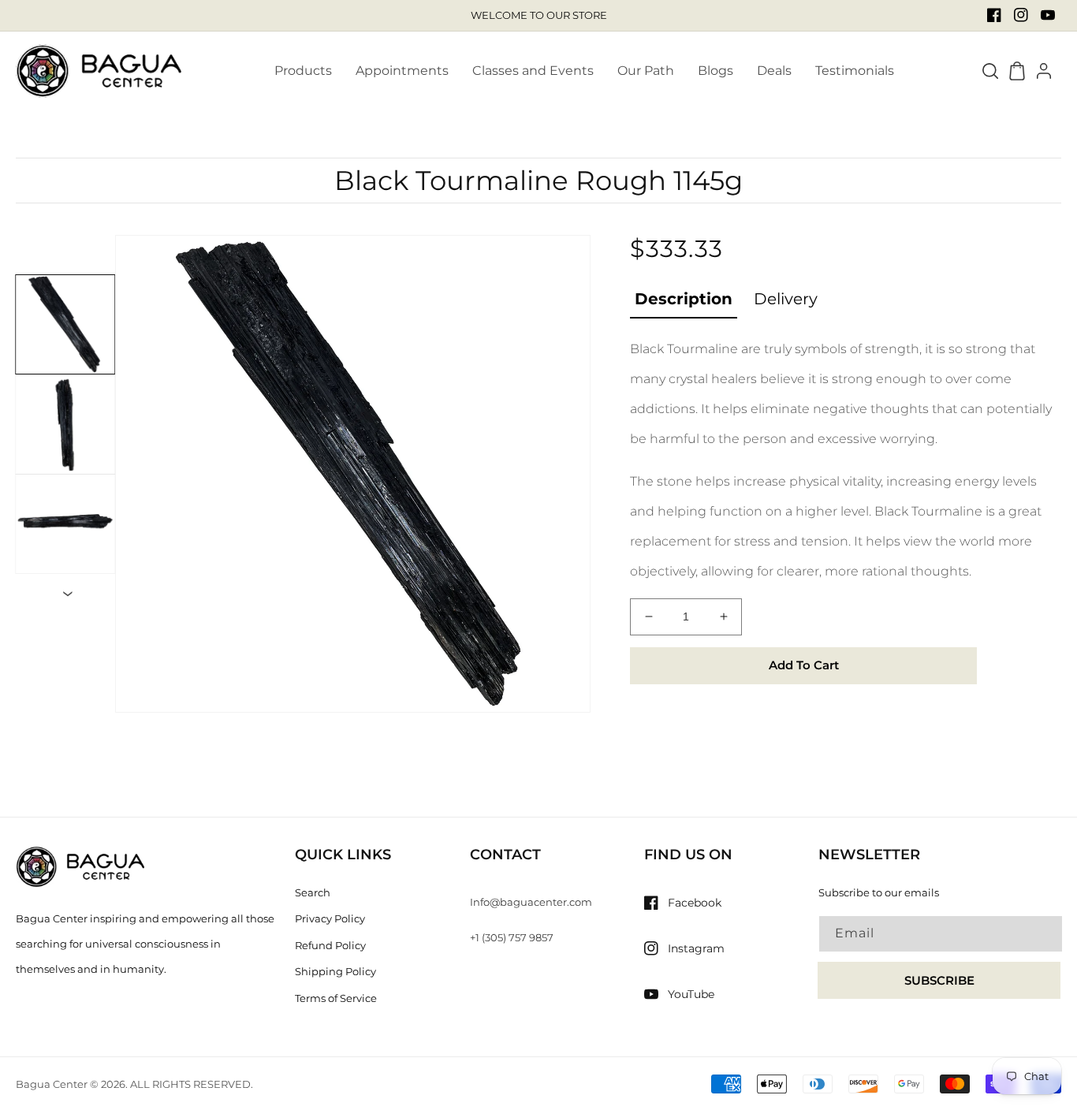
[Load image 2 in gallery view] (65, 424)
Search (312, 892)
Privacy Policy (330, 918)
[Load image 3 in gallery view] (65, 524)
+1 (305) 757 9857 (511, 937)
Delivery (786, 298)
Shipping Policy (335, 971)
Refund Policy (330, 945)
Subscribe (939, 980)
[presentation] (71, 594)
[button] (990, 70)
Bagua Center (52, 1084)
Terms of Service (336, 998)
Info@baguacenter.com (531, 902)
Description (683, 298)
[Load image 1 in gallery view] (65, 324)
